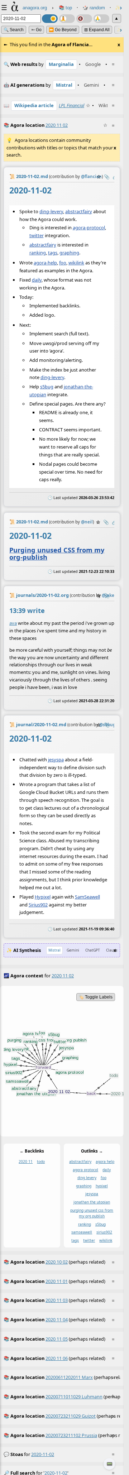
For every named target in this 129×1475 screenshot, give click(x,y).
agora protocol (85, 1169)
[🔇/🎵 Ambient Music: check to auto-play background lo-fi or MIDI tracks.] (84, 18)
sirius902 (104, 1232)
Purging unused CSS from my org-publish (56, 553)
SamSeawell (87, 897)
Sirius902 (38, 904)
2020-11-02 (42, 1454)
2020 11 (26, 1161)
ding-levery (51, 211)
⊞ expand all (97, 30)
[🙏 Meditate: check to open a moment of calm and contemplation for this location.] (101, 18)
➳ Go (36, 30)
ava (13, 623)
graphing (69, 252)
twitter (36, 235)
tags (52, 252)
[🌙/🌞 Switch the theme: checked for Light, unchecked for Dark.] (50, 18)
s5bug (46, 386)
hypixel (102, 1185)
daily (37, 280)
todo (41, 1161)
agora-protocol (89, 227)
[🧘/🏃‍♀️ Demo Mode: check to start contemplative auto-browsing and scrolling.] (67, 18)
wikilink (76, 262)
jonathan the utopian (91, 1201)
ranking (37, 252)
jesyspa (56, 759)
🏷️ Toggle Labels (96, 997)
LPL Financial (71, 105)
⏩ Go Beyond (63, 30)
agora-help (45, 262)
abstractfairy (78, 211)
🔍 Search (14, 30)
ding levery (86, 1177)
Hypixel (43, 897)
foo (62, 262)
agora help (105, 1161)
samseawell (81, 1232)
